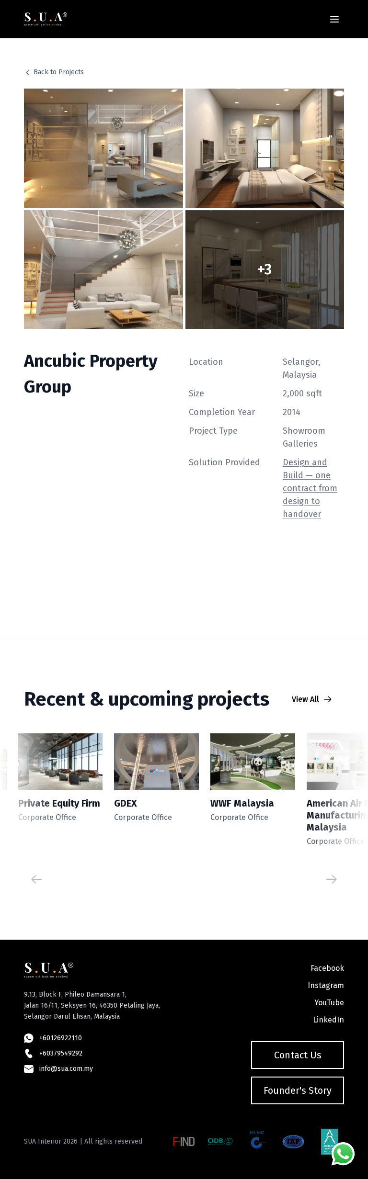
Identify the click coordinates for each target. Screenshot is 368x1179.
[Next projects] (331, 879)
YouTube (329, 1002)
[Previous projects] (36, 879)
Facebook (327, 968)
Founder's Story (298, 1090)
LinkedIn (328, 1019)
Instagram (326, 985)
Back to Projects (59, 72)
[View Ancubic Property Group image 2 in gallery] (265, 148)
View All (305, 699)
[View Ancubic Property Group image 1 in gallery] (103, 148)
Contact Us (298, 1055)
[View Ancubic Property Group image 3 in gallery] (103, 269)
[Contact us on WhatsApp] (343, 1154)
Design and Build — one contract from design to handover (310, 488)
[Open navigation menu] (334, 19)
